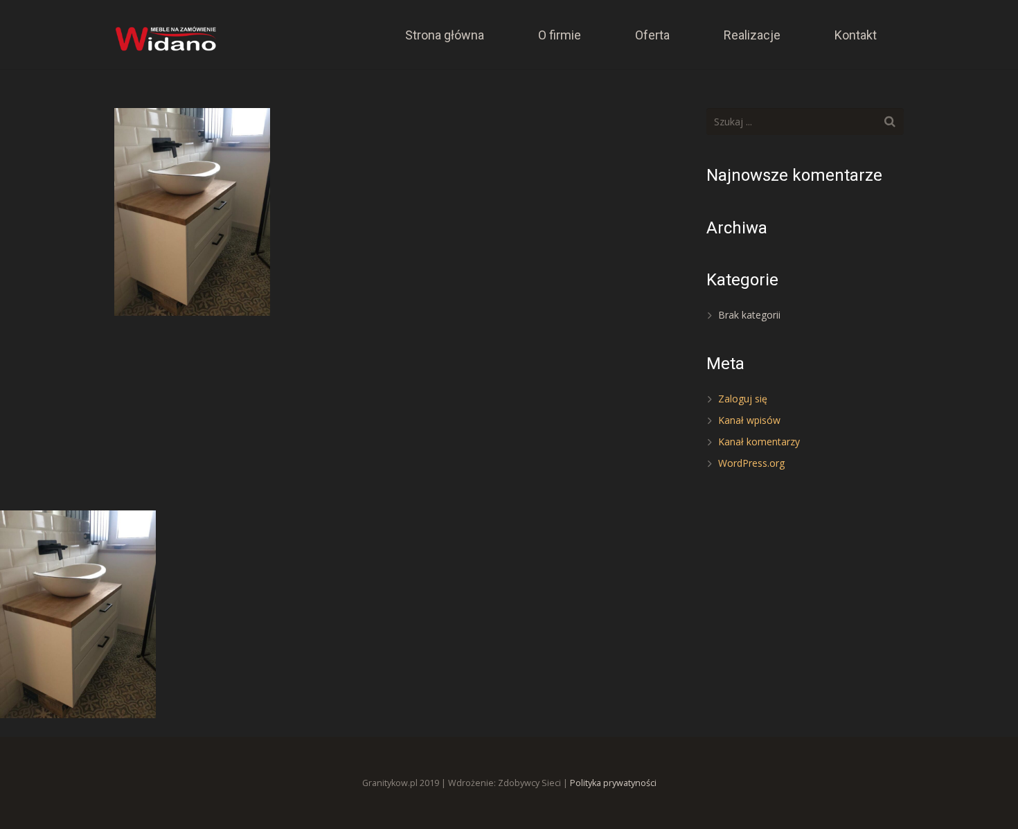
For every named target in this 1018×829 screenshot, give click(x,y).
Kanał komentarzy (759, 441)
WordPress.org (751, 463)
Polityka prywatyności (613, 783)
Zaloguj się (742, 398)
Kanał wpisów (749, 420)
